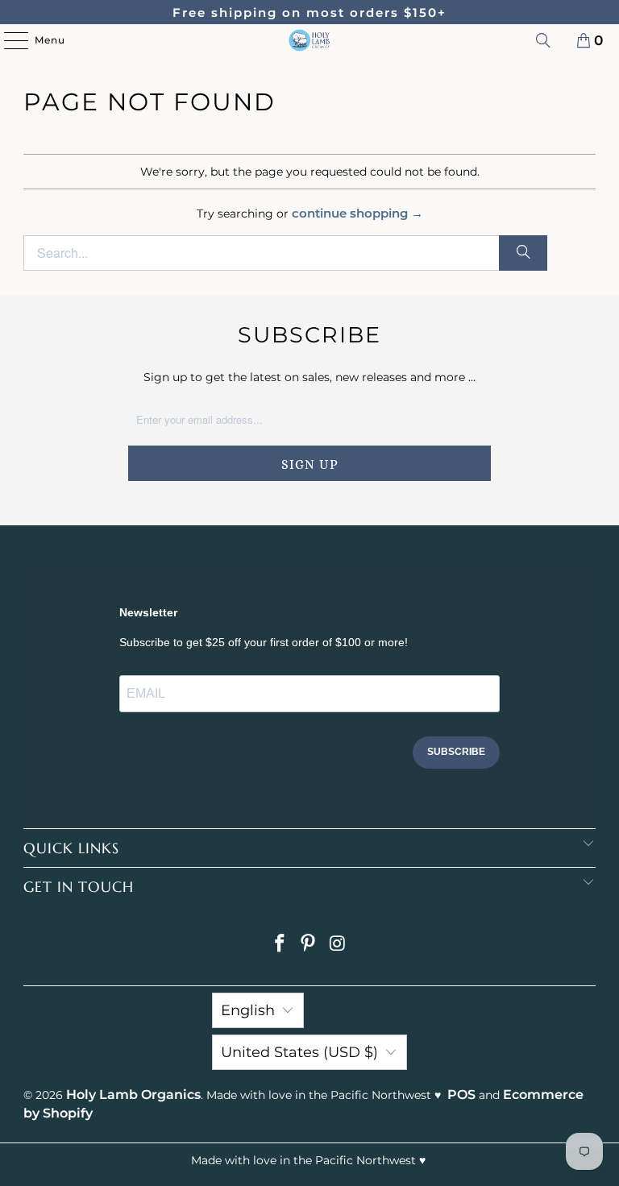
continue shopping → (357, 213)
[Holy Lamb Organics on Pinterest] (309, 945)
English (248, 1010)
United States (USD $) (299, 1052)
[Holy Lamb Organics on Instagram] (338, 945)
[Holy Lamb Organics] (309, 40)
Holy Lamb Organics (133, 1094)
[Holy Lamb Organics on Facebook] (280, 945)
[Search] (543, 40)
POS (461, 1094)
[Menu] (8, 40)
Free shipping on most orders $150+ (309, 12)
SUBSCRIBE (456, 751)
